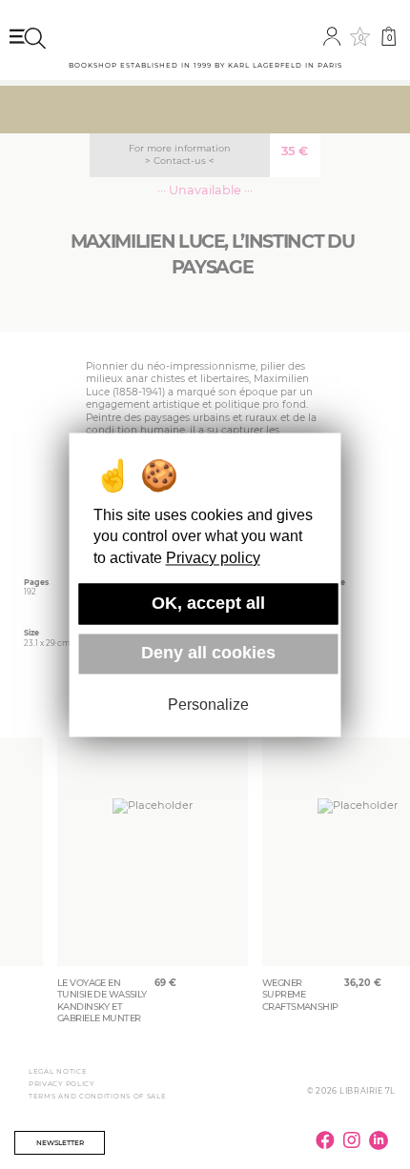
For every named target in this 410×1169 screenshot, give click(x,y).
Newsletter (60, 1143)
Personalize (208, 705)
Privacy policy (213, 558)
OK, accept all (208, 603)
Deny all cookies (208, 653)
